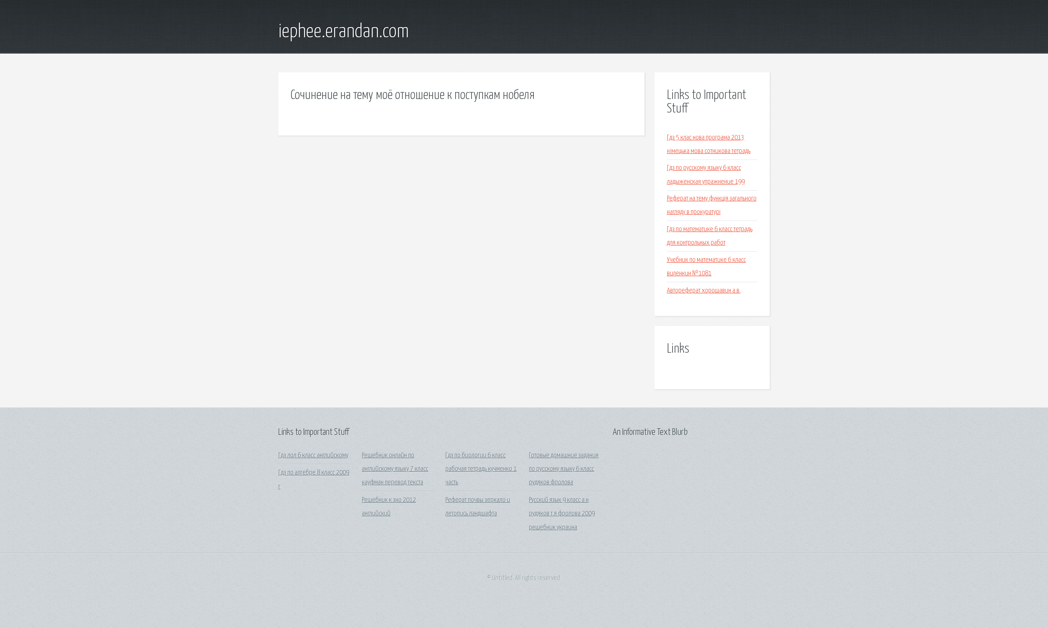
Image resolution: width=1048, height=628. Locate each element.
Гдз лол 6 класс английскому (313, 455)
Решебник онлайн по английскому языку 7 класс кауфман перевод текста (395, 469)
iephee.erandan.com (343, 32)
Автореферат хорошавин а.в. (704, 290)
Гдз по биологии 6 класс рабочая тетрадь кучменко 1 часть (481, 469)
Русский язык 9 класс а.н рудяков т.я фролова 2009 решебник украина (562, 514)
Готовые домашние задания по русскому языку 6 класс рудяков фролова (564, 469)
